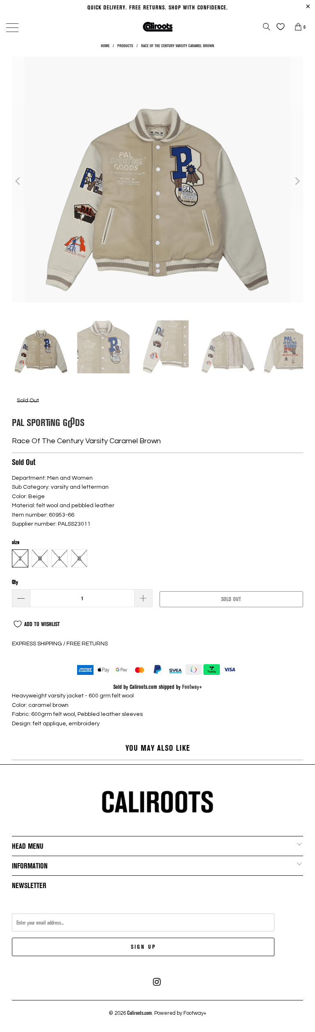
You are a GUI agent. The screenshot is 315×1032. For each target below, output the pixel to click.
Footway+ (192, 686)
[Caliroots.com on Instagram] (157, 982)
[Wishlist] (278, 26)
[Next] (297, 181)
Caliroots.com (139, 1012)
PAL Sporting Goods (48, 422)
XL (79, 558)
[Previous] (18, 181)
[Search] (266, 26)
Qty (15, 582)
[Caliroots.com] (157, 26)
